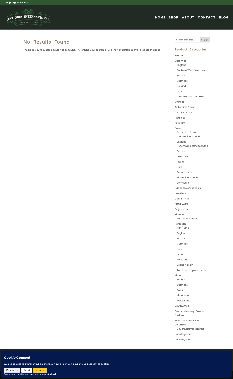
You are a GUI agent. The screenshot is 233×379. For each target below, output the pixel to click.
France (181, 75)
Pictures (179, 214)
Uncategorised (183, 334)
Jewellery (180, 193)
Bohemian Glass (186, 132)
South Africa (182, 306)
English (181, 279)
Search (204, 40)
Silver (178, 275)
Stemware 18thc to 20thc (193, 146)
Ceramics (180, 60)
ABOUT (188, 18)
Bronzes (179, 55)
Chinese (179, 101)
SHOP (173, 18)
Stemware (183, 182)
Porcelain (180, 224)
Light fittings (182, 198)
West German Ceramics (191, 96)
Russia (180, 290)
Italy (179, 91)
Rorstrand (182, 259)
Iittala (180, 161)
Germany (182, 80)
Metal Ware (181, 204)
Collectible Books (185, 107)
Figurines (180, 117)
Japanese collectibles (188, 188)
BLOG (224, 18)
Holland (181, 86)
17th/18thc (183, 228)
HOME (160, 18)
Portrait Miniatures (187, 218)
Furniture (180, 123)
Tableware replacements (191, 270)
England (181, 65)
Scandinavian (185, 172)
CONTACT (207, 18)
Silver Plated (184, 295)
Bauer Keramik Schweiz (190, 328)
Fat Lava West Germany (191, 70)
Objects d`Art (182, 209)
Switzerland (183, 300)
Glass (178, 128)
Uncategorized (183, 339)
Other (180, 254)
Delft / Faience (183, 112)
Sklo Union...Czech (189, 136)
